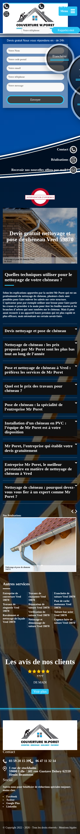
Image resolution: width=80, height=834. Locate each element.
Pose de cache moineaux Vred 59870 (62, 604)
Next (76, 511)
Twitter (10, 800)
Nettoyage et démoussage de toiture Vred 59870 (38, 623)
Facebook (11, 796)
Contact (62, 149)
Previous (72, 511)
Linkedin (11, 806)
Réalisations (59, 159)
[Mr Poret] (40, 735)
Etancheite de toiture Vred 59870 (64, 595)
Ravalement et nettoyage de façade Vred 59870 (14, 618)
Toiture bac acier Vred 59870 (63, 614)
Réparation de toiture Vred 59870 (38, 606)
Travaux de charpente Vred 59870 (37, 596)
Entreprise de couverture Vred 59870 (12, 596)
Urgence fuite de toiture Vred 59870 (64, 621)
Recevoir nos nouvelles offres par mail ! (39, 170)
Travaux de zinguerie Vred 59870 (11, 607)
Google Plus (13, 803)
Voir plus (40, 691)
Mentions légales (67, 827)
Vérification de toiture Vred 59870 (38, 614)
